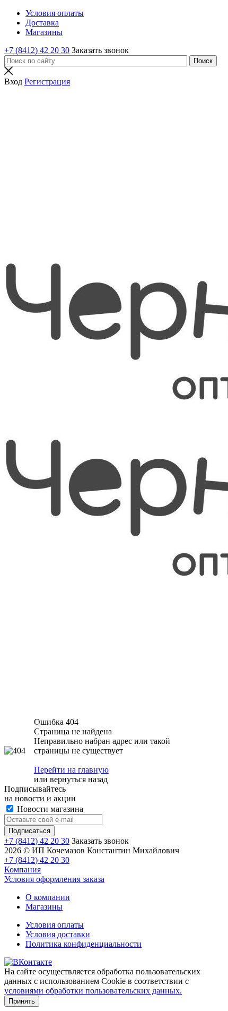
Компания (22, 869)
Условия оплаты (54, 924)
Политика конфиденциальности (83, 943)
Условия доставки (57, 934)
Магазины (44, 906)
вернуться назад (79, 779)
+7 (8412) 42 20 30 (36, 50)
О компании (47, 897)
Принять (21, 1001)
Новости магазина (49, 808)
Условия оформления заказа (54, 879)
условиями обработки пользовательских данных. (93, 990)
